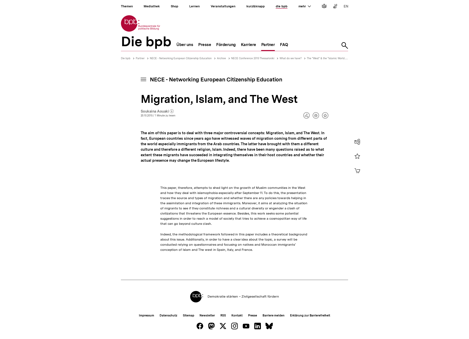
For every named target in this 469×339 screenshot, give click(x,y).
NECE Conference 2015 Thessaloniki (252, 58)
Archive (221, 58)
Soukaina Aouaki (157, 111)
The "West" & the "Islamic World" (326, 58)
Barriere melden (274, 315)
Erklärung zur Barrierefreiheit (310, 315)
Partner (140, 58)
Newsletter (207, 315)
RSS (223, 315)
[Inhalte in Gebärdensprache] (335, 7)
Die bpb (125, 58)
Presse (252, 315)
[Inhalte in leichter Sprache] (324, 7)
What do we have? (291, 58)
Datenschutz (168, 315)
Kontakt (236, 315)
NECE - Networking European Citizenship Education (181, 58)
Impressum (146, 315)
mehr (304, 6)
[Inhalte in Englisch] (346, 7)
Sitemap (188, 315)
